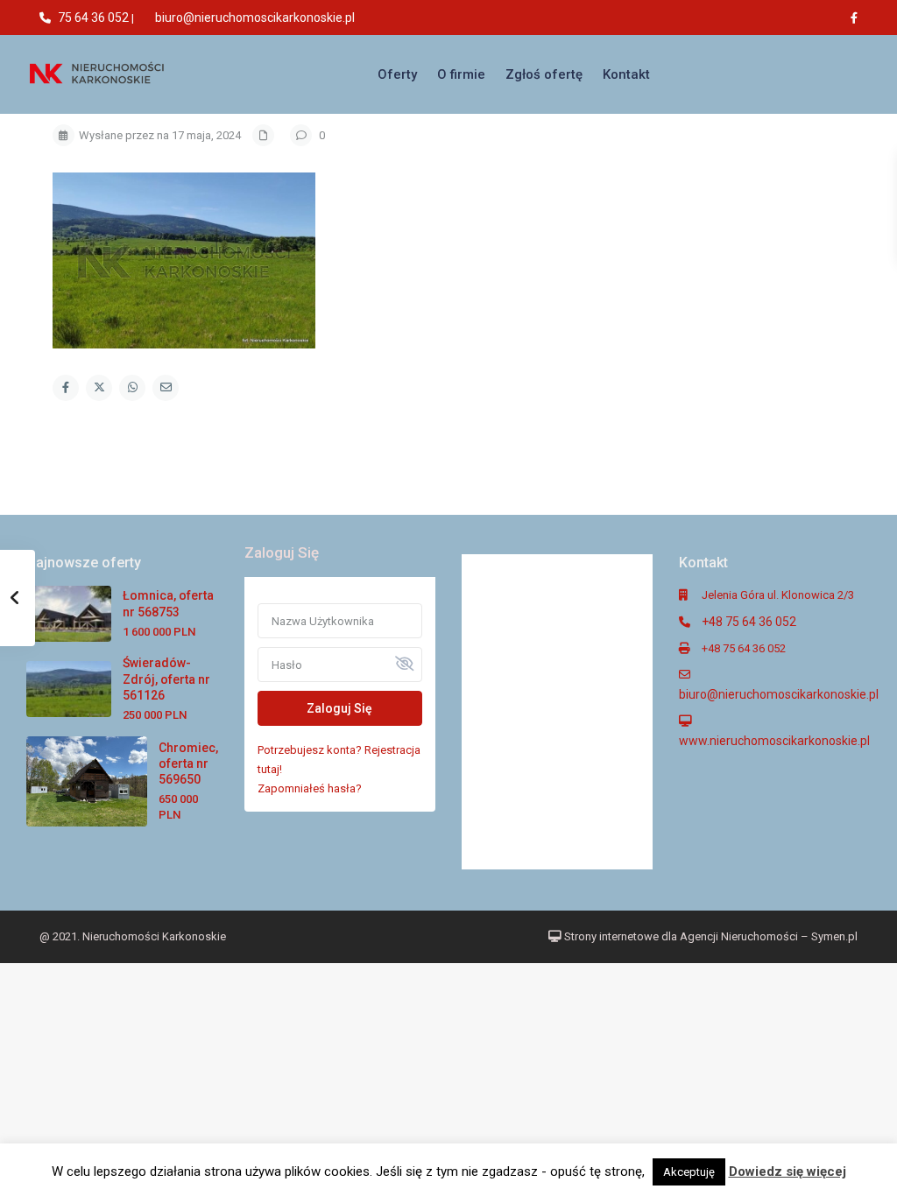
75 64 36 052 (93, 18)
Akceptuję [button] (689, 1171)
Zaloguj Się (339, 708)
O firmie (461, 74)
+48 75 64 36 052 (749, 622)
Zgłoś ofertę (544, 74)
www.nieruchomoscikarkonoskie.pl (774, 741)
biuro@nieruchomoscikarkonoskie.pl (255, 18)
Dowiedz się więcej (787, 1171)
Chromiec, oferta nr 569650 (188, 763)
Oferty (397, 74)
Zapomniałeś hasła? (310, 788)
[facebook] (858, 17)
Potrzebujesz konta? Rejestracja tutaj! (339, 759)
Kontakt (626, 74)
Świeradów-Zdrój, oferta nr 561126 (166, 678)
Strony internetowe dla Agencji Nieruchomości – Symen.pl (710, 936)
